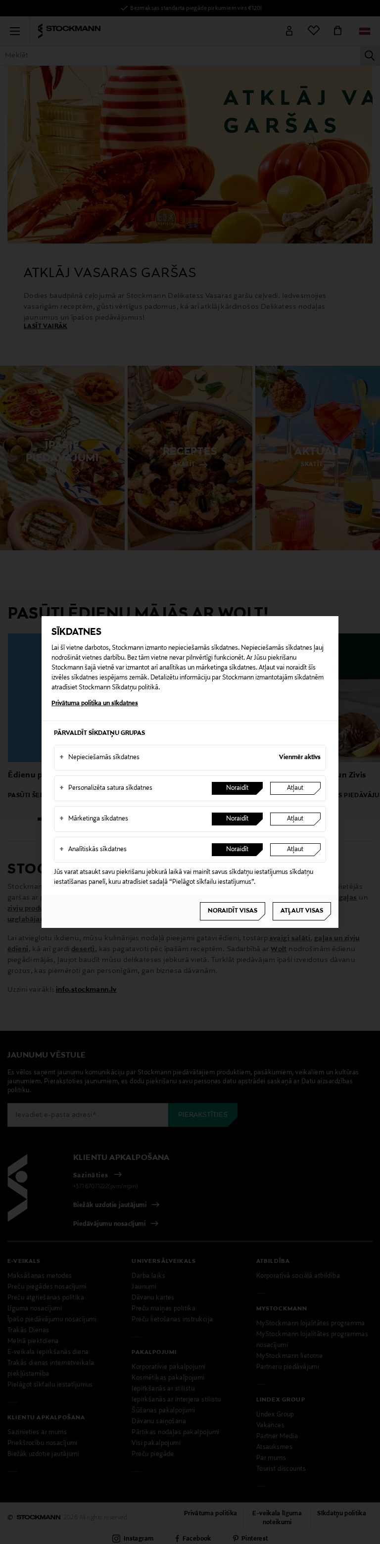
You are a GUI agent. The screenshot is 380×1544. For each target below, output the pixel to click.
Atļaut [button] (295, 788)
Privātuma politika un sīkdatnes (94, 703)
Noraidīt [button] (237, 788)
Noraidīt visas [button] (232, 911)
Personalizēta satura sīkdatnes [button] (105, 788)
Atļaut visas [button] (302, 911)
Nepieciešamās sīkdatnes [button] (99, 757)
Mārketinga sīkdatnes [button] (93, 819)
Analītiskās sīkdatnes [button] (93, 849)
